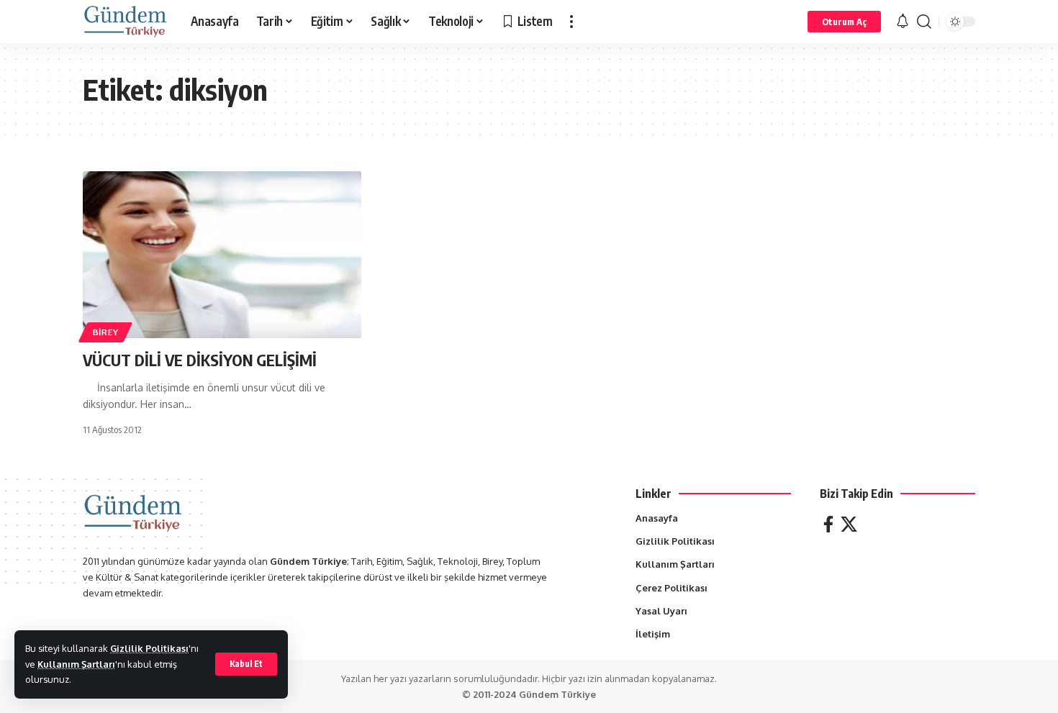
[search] (924, 21)
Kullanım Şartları (76, 664)
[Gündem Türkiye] (125, 21)
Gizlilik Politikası (149, 648)
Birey (106, 332)
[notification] (902, 21)
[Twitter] (849, 524)
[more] (571, 21)
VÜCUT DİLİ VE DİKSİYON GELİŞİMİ (200, 360)
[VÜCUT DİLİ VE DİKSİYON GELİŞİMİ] (222, 254)
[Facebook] (828, 524)
